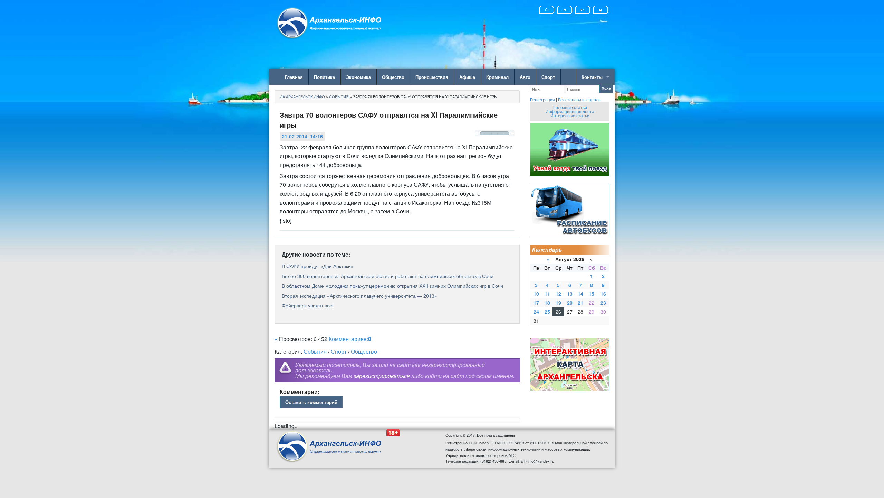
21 (580, 302)
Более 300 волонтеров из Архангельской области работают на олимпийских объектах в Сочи (387, 276)
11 (547, 293)
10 (536, 293)
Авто (525, 77)
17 (536, 302)
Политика (324, 77)
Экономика (358, 77)
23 (603, 302)
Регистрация (542, 99)
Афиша (467, 77)
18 (547, 302)
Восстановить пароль (579, 99)
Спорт (548, 77)
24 (536, 311)
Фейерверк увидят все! (308, 305)
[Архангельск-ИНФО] (330, 22)
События (315, 352)
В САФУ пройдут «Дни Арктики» (318, 265)
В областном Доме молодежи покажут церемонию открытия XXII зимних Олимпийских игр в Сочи (392, 285)
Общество (393, 77)
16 (603, 293)
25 (547, 311)
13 (570, 293)
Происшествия (431, 77)
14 (580, 293)
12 (558, 293)
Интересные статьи (569, 115)
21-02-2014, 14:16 (302, 136)
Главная (294, 77)
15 (591, 293)
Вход (606, 88)
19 (558, 302)
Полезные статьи (569, 107)
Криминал (497, 77)
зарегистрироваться (382, 376)
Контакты (592, 77)
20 (570, 302)
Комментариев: (350, 339)
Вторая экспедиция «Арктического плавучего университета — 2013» (359, 295)
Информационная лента (570, 111)
